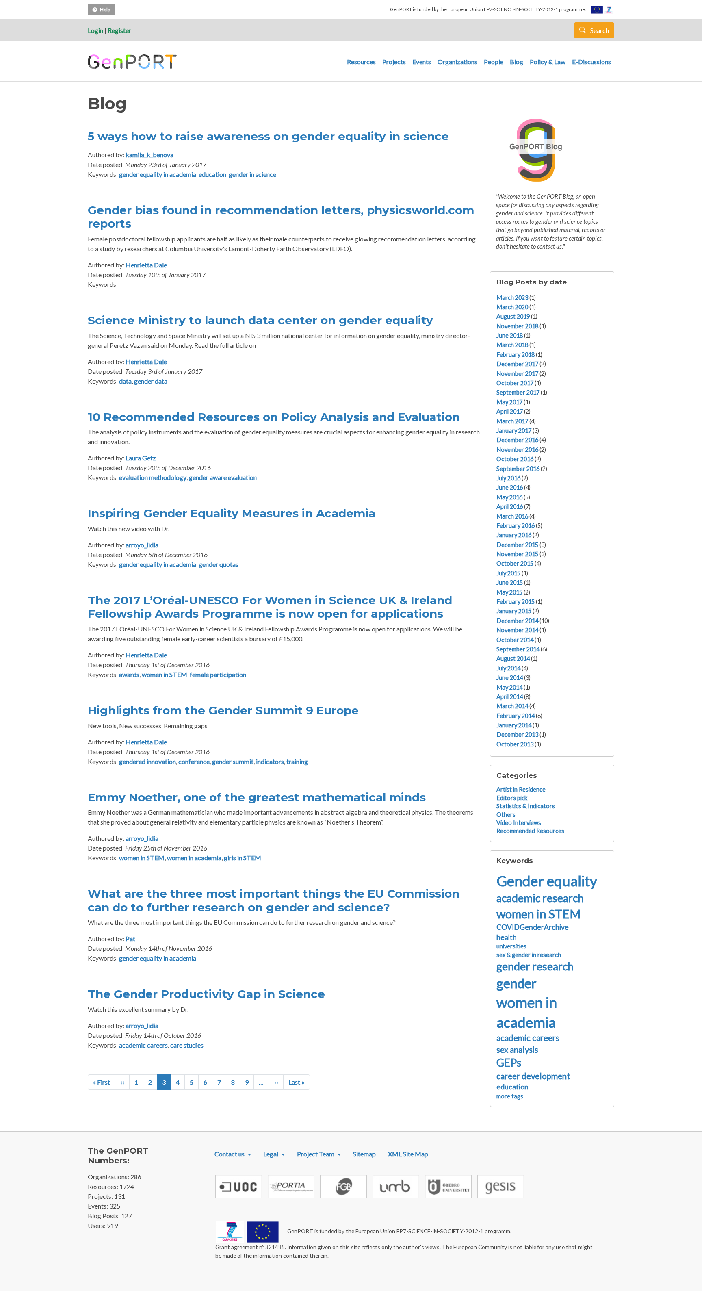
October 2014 (514, 639)
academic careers (143, 1045)
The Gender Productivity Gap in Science (206, 994)
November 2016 (517, 449)
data (125, 381)
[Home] (133, 62)
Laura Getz (141, 458)
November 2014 (517, 630)
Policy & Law (548, 61)
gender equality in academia (157, 174)
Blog (516, 61)
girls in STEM (242, 857)
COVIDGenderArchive (532, 927)
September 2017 (518, 392)
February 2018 (515, 354)
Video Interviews (518, 822)
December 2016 (517, 439)
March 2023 (512, 297)
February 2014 (515, 715)
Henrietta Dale (146, 265)
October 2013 (514, 744)
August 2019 (513, 316)
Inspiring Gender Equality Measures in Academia (231, 513)
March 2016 (512, 516)
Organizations (457, 61)
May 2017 (509, 402)
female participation (218, 674)
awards (129, 674)
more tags (509, 1096)
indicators (270, 761)
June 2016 (509, 487)
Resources (361, 61)
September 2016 (518, 468)
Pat (130, 938)
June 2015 (509, 582)
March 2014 (512, 706)
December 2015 (517, 544)
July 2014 (508, 668)
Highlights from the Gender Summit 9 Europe (223, 710)
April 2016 (509, 506)
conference (194, 761)
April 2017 (509, 411)
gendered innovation (147, 761)
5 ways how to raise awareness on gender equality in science (268, 136)
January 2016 (513, 535)
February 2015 (515, 601)
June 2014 (509, 677)
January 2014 (513, 725)
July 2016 (508, 478)
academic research (540, 898)
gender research (535, 966)
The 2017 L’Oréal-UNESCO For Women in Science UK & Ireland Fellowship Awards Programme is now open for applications (270, 607)
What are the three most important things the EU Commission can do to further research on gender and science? (273, 900)
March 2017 (512, 421)
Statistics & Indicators (525, 806)
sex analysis (517, 1049)
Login (95, 30)
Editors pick (511, 797)
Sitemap (364, 1154)
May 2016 (509, 497)
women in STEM (164, 674)
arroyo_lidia (142, 545)
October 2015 (514, 563)
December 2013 (517, 734)
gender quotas (218, 564)
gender (516, 983)
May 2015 (509, 592)
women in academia (194, 857)
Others (506, 814)
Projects (394, 61)
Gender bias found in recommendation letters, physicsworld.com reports (281, 217)
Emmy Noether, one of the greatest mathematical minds (257, 797)
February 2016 (515, 525)
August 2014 (513, 658)
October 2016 (514, 459)
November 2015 (517, 554)
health (506, 937)
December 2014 (517, 620)
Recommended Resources (530, 830)
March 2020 (512, 307)
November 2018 (517, 326)
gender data (150, 381)
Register (119, 30)
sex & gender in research (528, 954)
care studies (187, 1045)
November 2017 (517, 373)
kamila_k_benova (149, 154)
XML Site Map (408, 1154)
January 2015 (513, 611)
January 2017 (513, 430)
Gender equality (546, 880)
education (212, 174)
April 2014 (509, 696)
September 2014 (518, 649)
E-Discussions (591, 61)
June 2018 (509, 335)
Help (105, 10)
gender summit (233, 761)
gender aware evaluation (223, 477)
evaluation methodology (152, 477)
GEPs (509, 1062)
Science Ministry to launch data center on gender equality (260, 320)
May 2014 (509, 687)
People (493, 61)
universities (511, 946)
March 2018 (512, 344)
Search (599, 30)
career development (533, 1076)
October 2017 (514, 383)
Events (421, 61)
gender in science (252, 174)
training (297, 761)
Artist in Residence (521, 789)
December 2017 (517, 363)
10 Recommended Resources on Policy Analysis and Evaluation (274, 417)
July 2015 (508, 573)
